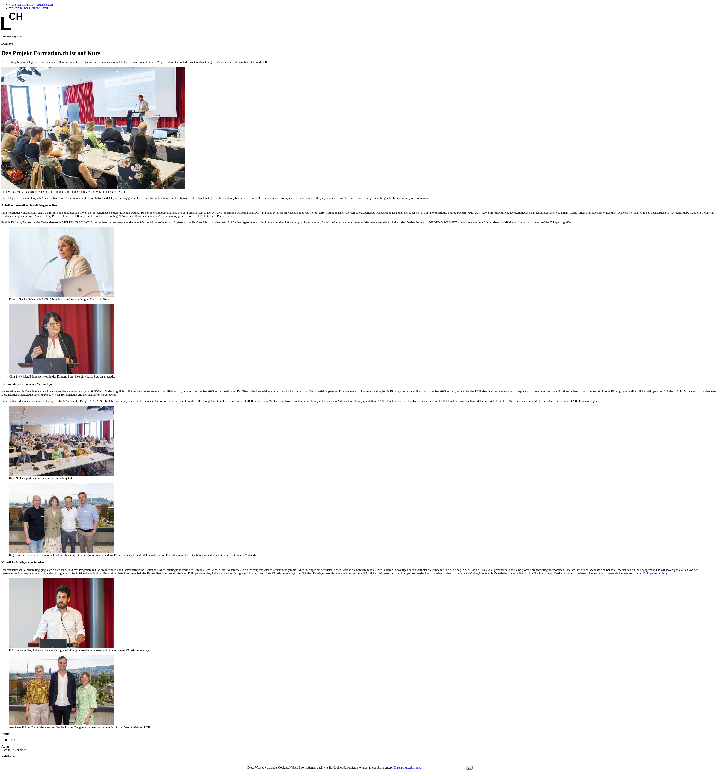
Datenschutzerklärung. (407, 767)
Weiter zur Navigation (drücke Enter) (31, 4)
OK (469, 767)
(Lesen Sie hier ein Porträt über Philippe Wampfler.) (636, 573)
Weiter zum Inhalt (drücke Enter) (28, 8)
